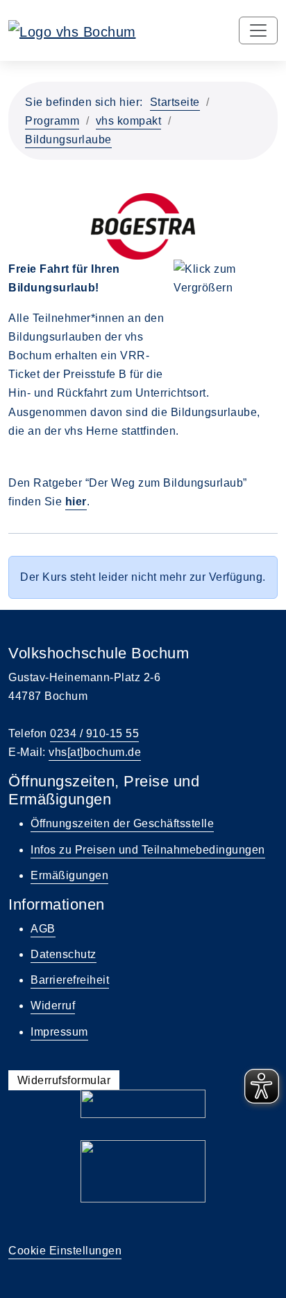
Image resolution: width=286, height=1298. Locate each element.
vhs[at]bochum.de (95, 752)
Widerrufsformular (64, 1080)
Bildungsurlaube (68, 139)
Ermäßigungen (69, 875)
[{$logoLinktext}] (72, 30)
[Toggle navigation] (258, 30)
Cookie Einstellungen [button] (64, 1250)
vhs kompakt (129, 121)
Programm (52, 121)
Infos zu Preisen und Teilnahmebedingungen (148, 850)
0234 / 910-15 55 (94, 733)
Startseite (175, 102)
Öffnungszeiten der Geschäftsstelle (122, 823)
